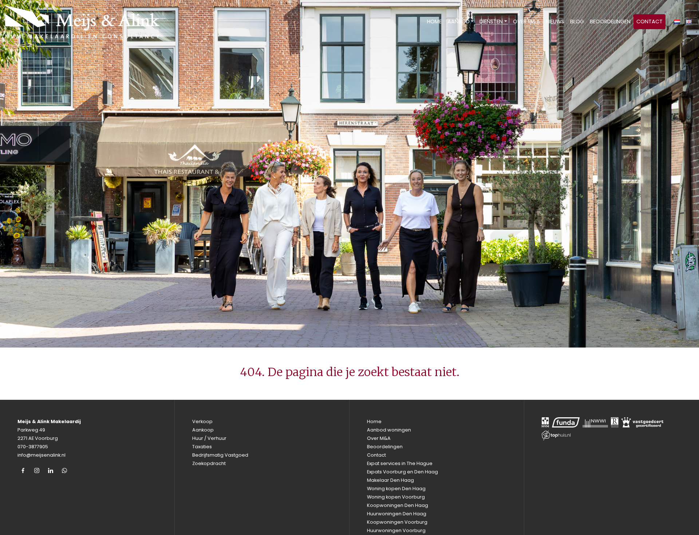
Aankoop (203, 430)
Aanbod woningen (389, 430)
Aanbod (458, 21)
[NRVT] (615, 422)
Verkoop (202, 421)
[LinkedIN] (50, 470)
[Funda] (566, 422)
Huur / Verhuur (209, 438)
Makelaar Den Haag (390, 480)
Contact (649, 21)
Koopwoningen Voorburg (397, 522)
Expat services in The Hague (400, 463)
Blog (577, 21)
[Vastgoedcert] (642, 422)
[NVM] (545, 422)
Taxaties (202, 447)
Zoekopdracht (209, 463)
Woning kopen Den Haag (396, 488)
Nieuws (555, 21)
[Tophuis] (556, 435)
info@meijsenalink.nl (41, 455)
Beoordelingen (610, 21)
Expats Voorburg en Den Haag (402, 472)
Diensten (491, 21)
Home (434, 21)
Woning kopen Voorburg (396, 497)
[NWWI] (595, 422)
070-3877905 (32, 447)
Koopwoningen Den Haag (397, 505)
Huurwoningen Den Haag (396, 514)
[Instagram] (36, 470)
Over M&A (526, 21)
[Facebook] (22, 470)
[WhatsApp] (64, 470)
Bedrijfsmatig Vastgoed (220, 455)
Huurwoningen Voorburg (396, 530)
